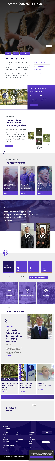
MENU (49, 46)
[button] (52, 451)
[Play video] (13, 97)
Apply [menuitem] (16, 2)
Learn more (33, 105)
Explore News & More (27, 397)
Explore (8, 146)
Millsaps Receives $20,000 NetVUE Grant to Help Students (10, 385)
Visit (8, 53)
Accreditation (5, 434)
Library (17, 441)
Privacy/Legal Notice (33, 432)
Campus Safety (6, 441)
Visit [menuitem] (12, 2)
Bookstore (5, 437)
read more (8, 355)
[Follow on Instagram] (49, 442)
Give (47, 438)
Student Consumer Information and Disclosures (32, 439)
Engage (23, 193)
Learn (5, 193)
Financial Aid (45, 270)
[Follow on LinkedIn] (45, 442)
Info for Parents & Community (40, 66)
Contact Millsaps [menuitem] (6, 2)
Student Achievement (33, 435)
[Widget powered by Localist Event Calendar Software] (34, 405)
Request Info (24, 53)
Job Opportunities (19, 439)
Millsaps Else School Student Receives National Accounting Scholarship (14, 336)
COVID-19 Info (18, 434)
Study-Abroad (46, 295)
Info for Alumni (37, 69)
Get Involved (8, 220)
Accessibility (5, 432)
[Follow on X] (47, 442)
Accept (41, 456)
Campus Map (5, 439)
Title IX (30, 443)
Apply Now (5, 435)
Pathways (9, 295)
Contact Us (18, 432)
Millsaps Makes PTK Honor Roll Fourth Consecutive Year (26, 385)
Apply (15, 53)
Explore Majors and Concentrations (37, 277)
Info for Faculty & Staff (39, 73)
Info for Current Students (39, 62)
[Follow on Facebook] (43, 442)
